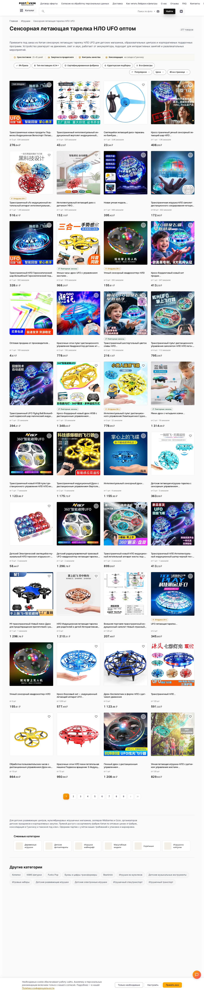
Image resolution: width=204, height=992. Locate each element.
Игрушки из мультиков (130, 874)
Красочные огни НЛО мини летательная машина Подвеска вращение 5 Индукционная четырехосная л (78, 766)
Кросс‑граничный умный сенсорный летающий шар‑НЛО (172, 134)
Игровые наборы (21, 882)
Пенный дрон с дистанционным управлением (121, 766)
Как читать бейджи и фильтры (141, 3)
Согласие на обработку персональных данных (85, 3)
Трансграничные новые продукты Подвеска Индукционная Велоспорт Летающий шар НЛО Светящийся (31, 134)
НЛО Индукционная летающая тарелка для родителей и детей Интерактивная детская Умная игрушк (77, 625)
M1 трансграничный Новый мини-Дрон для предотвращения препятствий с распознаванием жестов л (31, 625)
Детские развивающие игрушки (52, 882)
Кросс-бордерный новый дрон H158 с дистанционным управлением (77, 415)
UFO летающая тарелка (164, 624)
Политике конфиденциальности (38, 988)
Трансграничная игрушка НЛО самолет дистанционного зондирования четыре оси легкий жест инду (172, 204)
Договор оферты (49, 3)
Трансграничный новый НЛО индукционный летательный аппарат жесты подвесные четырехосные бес (125, 555)
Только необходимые (129, 985)
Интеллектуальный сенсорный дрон (124, 483)
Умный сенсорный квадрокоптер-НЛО (124, 273)
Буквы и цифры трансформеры (81, 874)
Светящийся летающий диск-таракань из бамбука (124, 134)
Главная (14, 21)
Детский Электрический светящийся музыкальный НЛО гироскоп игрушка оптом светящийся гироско (31, 555)
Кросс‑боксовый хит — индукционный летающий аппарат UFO (77, 696)
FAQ (184, 3)
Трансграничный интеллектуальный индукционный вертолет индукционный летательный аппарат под (78, 134)
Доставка (118, 3)
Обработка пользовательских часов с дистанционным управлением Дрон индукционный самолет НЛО (31, 766)
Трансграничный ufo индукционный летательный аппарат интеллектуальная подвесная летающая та (31, 204)
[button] (197, 975)
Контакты (195, 3)
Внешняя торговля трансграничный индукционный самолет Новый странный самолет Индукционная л (125, 625)
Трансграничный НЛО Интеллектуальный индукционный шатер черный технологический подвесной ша (172, 555)
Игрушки (25, 21)
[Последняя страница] (138, 797)
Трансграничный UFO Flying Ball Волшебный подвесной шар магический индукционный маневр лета (31, 415)
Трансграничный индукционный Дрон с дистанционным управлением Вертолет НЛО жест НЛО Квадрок (78, 485)
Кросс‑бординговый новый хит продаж (167, 274)
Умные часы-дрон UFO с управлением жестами (77, 274)
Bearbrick (108, 874)
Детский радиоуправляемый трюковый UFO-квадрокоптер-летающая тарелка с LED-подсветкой (78, 555)
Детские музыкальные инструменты (168, 874)
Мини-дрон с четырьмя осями (168, 413)
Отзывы (174, 3)
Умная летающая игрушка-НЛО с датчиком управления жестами (172, 766)
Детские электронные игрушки (91, 882)
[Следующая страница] (131, 797)
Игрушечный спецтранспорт (127, 882)
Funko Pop (53, 874)
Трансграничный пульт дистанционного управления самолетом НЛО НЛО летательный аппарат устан (172, 345)
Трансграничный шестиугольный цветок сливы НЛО (125, 345)
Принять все (172, 985)
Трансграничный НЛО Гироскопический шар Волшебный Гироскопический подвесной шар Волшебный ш (31, 274)
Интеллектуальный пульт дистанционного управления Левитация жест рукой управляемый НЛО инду (125, 415)
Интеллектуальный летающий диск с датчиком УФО (76, 204)
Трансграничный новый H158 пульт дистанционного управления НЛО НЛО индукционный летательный (31, 485)
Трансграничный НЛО (163, 694)
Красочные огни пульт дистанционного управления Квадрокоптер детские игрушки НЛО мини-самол (78, 345)
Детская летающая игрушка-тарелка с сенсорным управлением (171, 485)
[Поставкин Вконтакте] (181, 11)
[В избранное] (49, 84)
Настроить (152, 985)
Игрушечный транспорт (161, 882)
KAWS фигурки (34, 874)
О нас (164, 3)
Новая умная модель (116, 202)
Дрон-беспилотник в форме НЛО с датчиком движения (125, 696)
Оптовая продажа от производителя (30, 343)
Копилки (16, 874)
